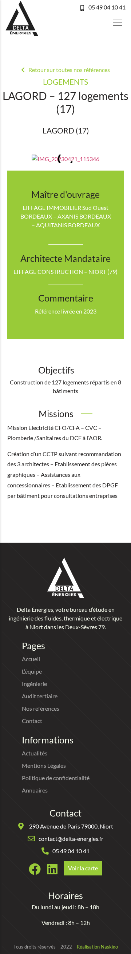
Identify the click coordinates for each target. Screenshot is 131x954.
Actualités (34, 753)
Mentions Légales (44, 765)
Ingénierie (34, 683)
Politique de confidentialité (56, 777)
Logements (65, 81)
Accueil (31, 658)
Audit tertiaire (39, 695)
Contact (32, 720)
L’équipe (32, 671)
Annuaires (35, 790)
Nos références (40, 708)
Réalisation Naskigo (97, 947)
